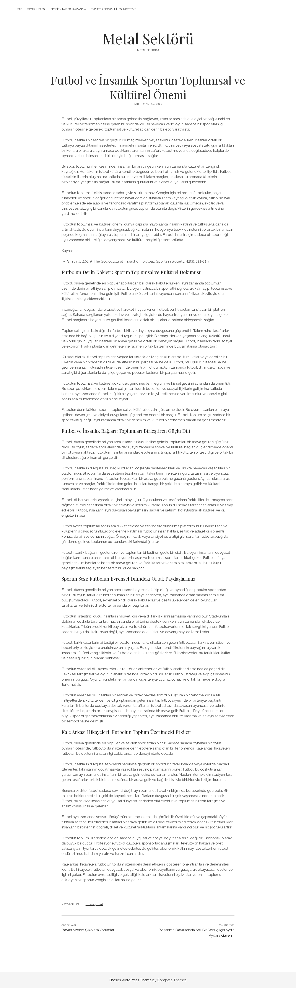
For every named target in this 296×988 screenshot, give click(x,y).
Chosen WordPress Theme (130, 980)
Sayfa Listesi (36, 9)
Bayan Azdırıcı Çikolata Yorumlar (88, 930)
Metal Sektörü (148, 38)
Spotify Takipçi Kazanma (68, 9)
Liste (18, 9)
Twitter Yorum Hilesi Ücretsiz (113, 9)
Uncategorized (94, 904)
